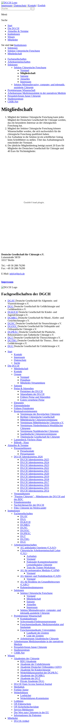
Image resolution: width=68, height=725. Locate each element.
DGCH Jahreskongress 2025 (34, 459)
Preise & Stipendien (24, 388)
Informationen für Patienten (27, 715)
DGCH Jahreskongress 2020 (34, 473)
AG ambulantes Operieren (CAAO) (38, 547)
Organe (17, 374)
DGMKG (13, 317)
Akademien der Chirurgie (26, 658)
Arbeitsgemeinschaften (19, 61)
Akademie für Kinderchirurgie (35, 669)
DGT (11, 337)
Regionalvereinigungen (25, 411)
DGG (11, 306)
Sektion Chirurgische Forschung (24, 50)
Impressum (6, 5)
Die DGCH (13, 28)
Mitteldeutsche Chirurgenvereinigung (38, 419)
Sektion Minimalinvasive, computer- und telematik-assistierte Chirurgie (40, 611)
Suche (17, 363)
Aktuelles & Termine (18, 31)
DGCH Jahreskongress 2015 (34, 488)
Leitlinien (18, 701)
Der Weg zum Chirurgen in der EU (31, 712)
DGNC (12, 323)
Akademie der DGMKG (32, 675)
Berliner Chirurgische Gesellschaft (37, 417)
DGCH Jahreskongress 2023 (34, 465)
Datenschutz (20, 5)
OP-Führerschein (22, 704)
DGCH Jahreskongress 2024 (34, 462)
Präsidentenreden (22, 502)
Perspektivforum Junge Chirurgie (24, 96)
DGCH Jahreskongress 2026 (28, 456)
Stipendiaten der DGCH (32, 394)
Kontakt (32, 5)
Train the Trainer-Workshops (41, 567)
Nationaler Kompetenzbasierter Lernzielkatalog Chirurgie (42, 563)
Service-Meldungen (24, 709)
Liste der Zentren (35, 635)
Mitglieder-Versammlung (32, 382)
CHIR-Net (13, 101)
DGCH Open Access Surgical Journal (33, 684)
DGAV (11, 300)
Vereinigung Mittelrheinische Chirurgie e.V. (42, 422)
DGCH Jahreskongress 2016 (34, 485)
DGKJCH (13, 312)
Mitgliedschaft (15, 53)
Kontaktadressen (28, 618)
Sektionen (13, 48)
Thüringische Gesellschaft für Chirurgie (40, 436)
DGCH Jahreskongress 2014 (34, 490)
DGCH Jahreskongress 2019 (34, 476)
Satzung (24, 76)
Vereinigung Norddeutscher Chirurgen (39, 431)
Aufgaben (32, 556)
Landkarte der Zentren (38, 633)
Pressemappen (27, 453)
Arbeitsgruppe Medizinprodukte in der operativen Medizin (37, 93)
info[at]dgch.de (17, 273)
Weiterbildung (21, 692)
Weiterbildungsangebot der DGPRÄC (39, 672)
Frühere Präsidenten (24, 408)
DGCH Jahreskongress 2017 (34, 482)
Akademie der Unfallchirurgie (35, 664)
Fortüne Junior (21, 689)
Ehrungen (19, 402)
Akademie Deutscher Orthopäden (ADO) (41, 667)
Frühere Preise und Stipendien (35, 397)
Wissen (11, 37)
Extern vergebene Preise (32, 399)
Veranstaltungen (22, 493)
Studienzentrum (15, 98)
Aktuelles (25, 79)
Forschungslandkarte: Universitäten (38, 630)
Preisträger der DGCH (31, 391)
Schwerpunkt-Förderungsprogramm (38, 621)
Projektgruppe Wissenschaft (21, 90)
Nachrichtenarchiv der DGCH (29, 505)
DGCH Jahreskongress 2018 (34, 479)
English (41, 5)
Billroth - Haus (21, 442)
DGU (11, 346)
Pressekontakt (27, 451)
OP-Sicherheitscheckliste (26, 706)
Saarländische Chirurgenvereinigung (38, 434)
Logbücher (25, 695)
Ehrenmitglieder (22, 405)
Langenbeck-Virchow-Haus (28, 439)
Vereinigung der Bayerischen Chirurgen (40, 414)
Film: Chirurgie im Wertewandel (30, 507)
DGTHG (12, 340)
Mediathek (19, 687)
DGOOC (13, 326)
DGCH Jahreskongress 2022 (34, 468)
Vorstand (24, 70)
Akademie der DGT (30, 678)
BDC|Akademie (28, 661)
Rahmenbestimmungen (31, 587)
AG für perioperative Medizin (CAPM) (39, 570)
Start (10, 25)
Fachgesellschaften (17, 59)
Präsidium (25, 380)
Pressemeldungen (22, 448)
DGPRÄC (13, 332)
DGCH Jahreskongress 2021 (34, 471)
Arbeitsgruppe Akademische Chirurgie (39, 638)
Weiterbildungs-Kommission (34, 698)
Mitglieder (13, 39)
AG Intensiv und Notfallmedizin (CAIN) (40, 576)
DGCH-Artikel (21, 721)
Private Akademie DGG (32, 681)
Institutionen (14, 34)
